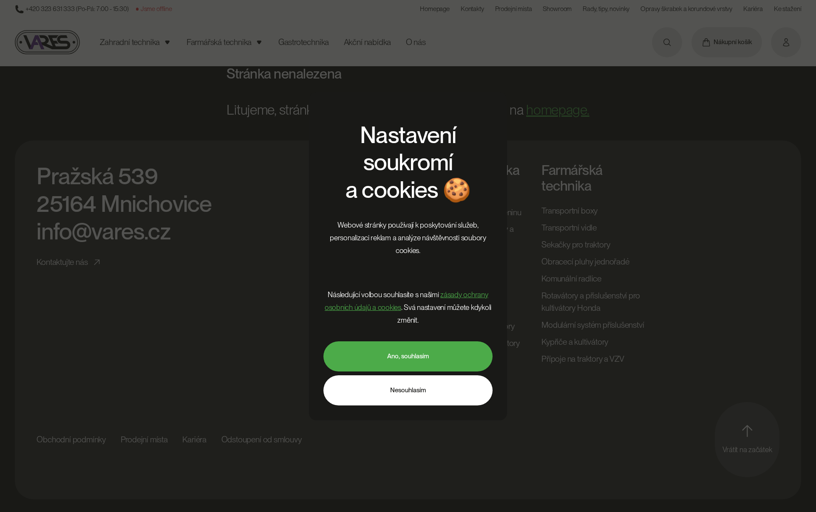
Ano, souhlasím (408, 356)
